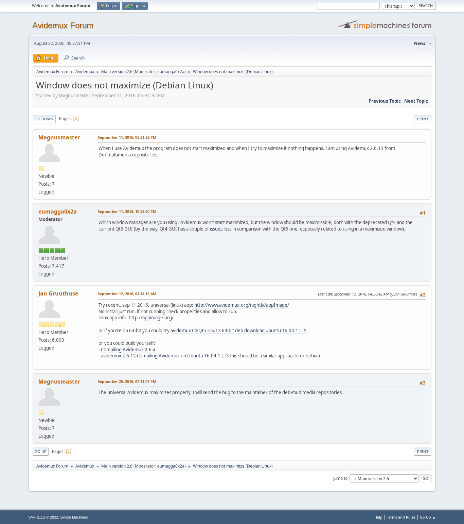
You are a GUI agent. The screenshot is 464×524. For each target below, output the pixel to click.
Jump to (340, 478)
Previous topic (385, 101)
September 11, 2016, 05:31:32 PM (127, 137)
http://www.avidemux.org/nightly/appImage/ (241, 305)
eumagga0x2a (170, 71)
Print (422, 118)
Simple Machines (74, 517)
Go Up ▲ (428, 517)
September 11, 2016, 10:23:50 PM (127, 211)
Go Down (44, 118)
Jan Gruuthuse (58, 293)
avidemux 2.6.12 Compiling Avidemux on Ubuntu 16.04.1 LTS (165, 356)
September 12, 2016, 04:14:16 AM (127, 293)
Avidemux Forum (62, 25)
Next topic (416, 101)
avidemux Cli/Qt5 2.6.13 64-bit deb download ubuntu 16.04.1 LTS (238, 330)
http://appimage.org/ (151, 318)
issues (216, 229)
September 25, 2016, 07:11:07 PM (127, 381)
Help (378, 517)
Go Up (41, 451)
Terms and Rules (401, 517)
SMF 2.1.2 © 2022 (43, 517)
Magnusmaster (59, 137)
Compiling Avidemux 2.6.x (128, 349)
